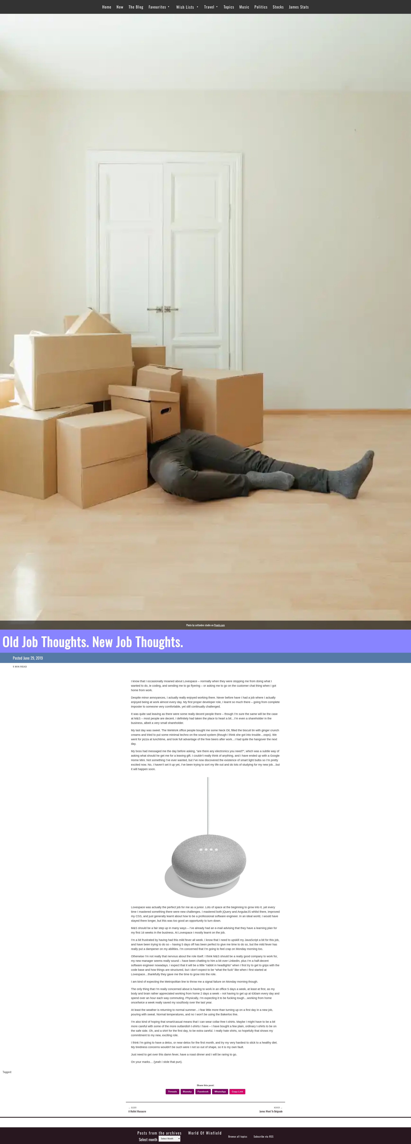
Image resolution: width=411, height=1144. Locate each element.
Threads (172, 1091)
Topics (229, 7)
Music (244, 7)
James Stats (299, 7)
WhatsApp (220, 1091)
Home (106, 7)
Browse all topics (237, 1136)
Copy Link (237, 1091)
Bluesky (187, 1091)
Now (120, 7)
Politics (261, 7)
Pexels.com (219, 625)
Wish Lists (185, 7)
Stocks (278, 7)
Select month (148, 1139)
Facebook (203, 1091)
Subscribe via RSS (264, 1136)
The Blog (136, 7)
